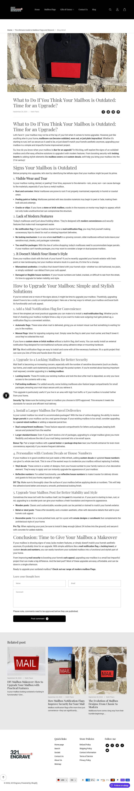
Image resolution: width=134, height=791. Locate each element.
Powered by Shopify (29, 783)
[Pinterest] (113, 111)
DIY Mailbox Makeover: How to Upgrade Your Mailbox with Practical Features (25, 685)
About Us (58, 760)
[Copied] (118, 111)
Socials (57, 752)
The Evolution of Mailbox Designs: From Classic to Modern (103, 704)
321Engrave (16, 783)
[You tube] (107, 750)
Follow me (110, 738)
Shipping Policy (86, 748)
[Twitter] (108, 111)
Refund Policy (85, 745)
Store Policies (87, 738)
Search (57, 748)
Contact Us (58, 756)
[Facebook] (103, 111)
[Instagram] (112, 745)
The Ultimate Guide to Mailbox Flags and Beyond (34, 30)
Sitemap (57, 764)
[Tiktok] (122, 745)
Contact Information (88, 752)
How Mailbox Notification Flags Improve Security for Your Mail (66, 702)
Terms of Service (86, 756)
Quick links (60, 738)
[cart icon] (124, 9)
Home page (59, 745)
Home (9, 30)
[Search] (110, 9)
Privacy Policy (85, 760)
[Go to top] (3, 778)
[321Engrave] (15, 9)
